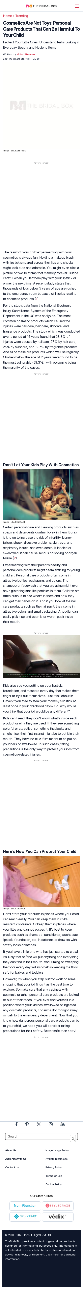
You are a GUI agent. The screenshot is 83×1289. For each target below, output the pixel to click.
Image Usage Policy (57, 1150)
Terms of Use (54, 1175)
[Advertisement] (41, 209)
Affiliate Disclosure (56, 1158)
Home (7, 16)
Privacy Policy (54, 1167)
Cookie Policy (53, 1184)
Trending (21, 16)
